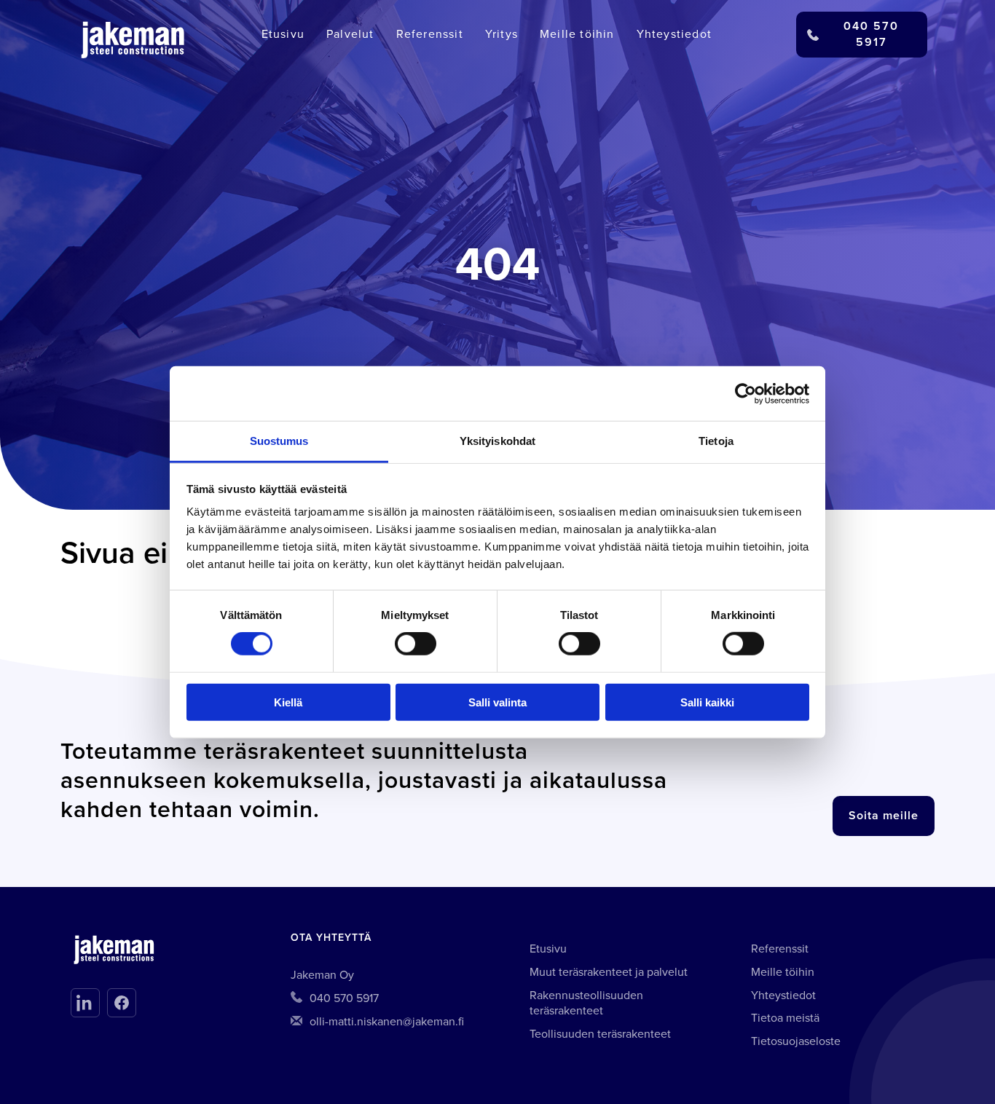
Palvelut (350, 34)
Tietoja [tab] (716, 441)
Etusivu (282, 34)
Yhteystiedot (674, 34)
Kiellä (288, 702)
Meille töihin (577, 34)
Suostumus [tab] (279, 441)
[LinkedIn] (85, 1002)
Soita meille (884, 815)
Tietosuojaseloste (796, 1041)
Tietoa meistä (785, 1018)
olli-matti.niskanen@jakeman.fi (387, 1021)
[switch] (415, 643)
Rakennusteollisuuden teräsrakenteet (586, 1003)
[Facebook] (121, 1002)
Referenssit (429, 34)
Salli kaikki (707, 702)
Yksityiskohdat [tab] (497, 441)
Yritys (501, 34)
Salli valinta (497, 702)
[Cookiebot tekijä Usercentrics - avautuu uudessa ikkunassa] (745, 393)
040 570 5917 (344, 998)
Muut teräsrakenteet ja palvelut (609, 972)
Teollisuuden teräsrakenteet (600, 1034)
